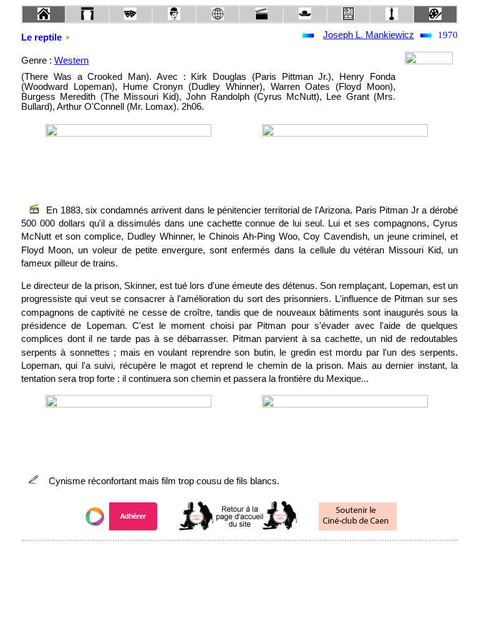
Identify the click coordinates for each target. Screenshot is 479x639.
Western (71, 61)
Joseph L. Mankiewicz (368, 35)
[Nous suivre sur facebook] (215, 557)
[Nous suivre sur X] (239, 557)
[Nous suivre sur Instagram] (263, 557)
